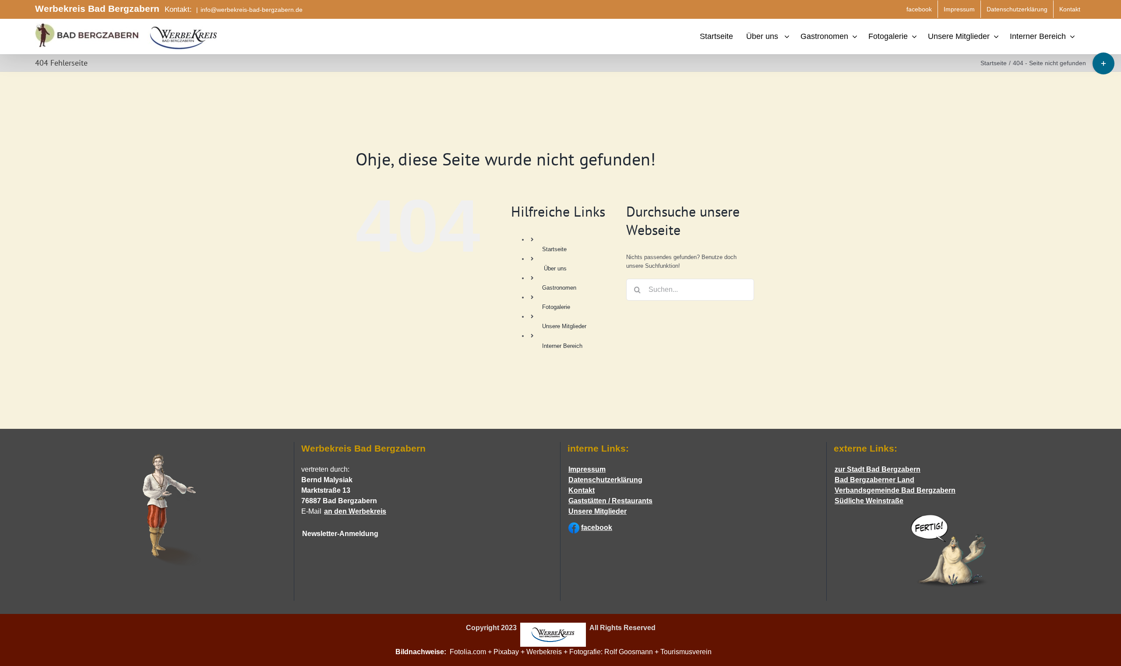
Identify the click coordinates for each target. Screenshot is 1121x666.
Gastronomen (559, 287)
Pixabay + (510, 651)
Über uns (555, 268)
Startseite (554, 249)
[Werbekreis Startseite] (553, 628)
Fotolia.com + (472, 651)
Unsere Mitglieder (564, 326)
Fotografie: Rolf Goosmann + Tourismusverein (647, 651)
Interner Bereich (562, 346)
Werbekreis (544, 651)
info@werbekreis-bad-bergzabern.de (252, 9)
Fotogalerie (556, 307)
